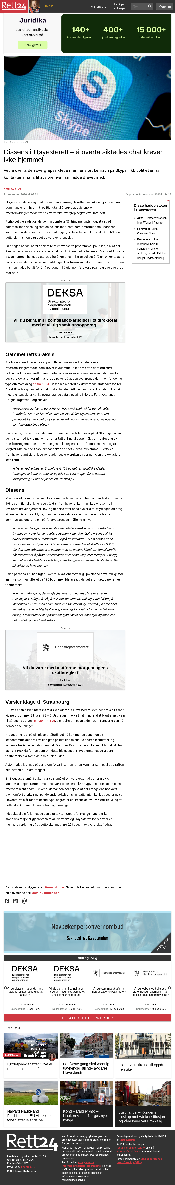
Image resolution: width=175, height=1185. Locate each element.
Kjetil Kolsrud (12, 188)
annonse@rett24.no (128, 1151)
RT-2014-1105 (44, 721)
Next (169, 988)
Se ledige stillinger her (87, 1018)
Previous (5, 988)
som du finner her (45, 893)
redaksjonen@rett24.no (131, 1147)
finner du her (54, 887)
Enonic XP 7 (28, 1166)
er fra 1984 (41, 384)
